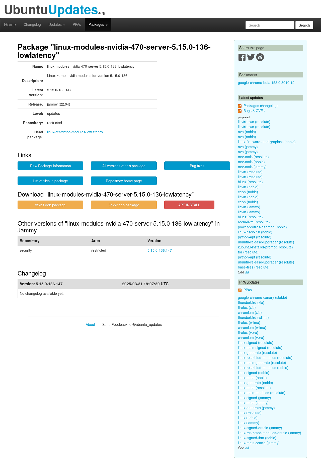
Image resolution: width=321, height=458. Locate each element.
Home (10, 24)
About (90, 324)
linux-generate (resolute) (257, 352)
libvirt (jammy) (249, 206)
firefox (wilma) (249, 322)
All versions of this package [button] (123, 165)
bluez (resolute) (250, 181)
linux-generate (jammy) (256, 407)
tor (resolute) (248, 251)
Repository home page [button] (124, 180)
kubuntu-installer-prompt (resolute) (265, 246)
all (247, 271)
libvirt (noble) (248, 186)
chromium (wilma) (252, 327)
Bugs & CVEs (254, 110)
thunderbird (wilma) (253, 317)
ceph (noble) (248, 191)
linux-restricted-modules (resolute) (265, 357)
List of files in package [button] (50, 180)
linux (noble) (248, 417)
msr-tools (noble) (251, 161)
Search (304, 25)
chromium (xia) (250, 312)
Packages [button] (97, 24)
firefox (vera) (248, 332)
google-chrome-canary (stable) (262, 297)
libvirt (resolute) (250, 171)
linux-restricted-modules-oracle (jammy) (269, 432)
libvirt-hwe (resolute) (254, 121)
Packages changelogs (261, 105)
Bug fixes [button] (197, 165)
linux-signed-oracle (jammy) (260, 427)
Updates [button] (55, 24)
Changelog (32, 24)
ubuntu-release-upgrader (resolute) (266, 241)
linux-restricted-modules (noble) (263, 367)
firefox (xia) (247, 307)
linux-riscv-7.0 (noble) (255, 231)
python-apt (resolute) (254, 236)
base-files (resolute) (254, 266)
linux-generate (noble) (255, 382)
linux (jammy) (248, 422)
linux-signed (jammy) (254, 397)
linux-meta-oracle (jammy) (259, 442)
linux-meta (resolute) (254, 387)
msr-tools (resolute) (253, 156)
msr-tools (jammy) (252, 166)
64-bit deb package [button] (124, 204)
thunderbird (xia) (251, 302)
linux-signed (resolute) (255, 342)
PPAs (77, 24)
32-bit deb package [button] (50, 204)
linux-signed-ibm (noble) (257, 437)
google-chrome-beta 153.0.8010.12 (266, 82)
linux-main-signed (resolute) (260, 347)
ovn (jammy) (248, 146)
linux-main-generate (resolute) (262, 362)
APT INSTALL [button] (189, 204)
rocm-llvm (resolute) (254, 221)
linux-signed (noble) (253, 372)
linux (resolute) (250, 412)
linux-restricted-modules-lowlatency (75, 131)
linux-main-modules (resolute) (261, 392)
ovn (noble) (247, 131)
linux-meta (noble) (252, 377)
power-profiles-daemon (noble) (262, 226)
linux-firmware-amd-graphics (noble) (267, 141)
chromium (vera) (251, 337)
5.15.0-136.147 (159, 250)
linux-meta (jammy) (253, 402)
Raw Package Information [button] (50, 165)
